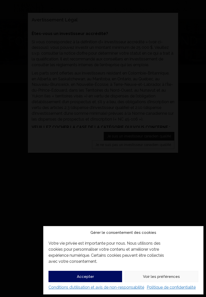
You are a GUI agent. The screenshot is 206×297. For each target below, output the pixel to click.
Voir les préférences (161, 276)
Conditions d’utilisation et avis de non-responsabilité (96, 287)
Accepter (85, 276)
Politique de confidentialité (171, 287)
